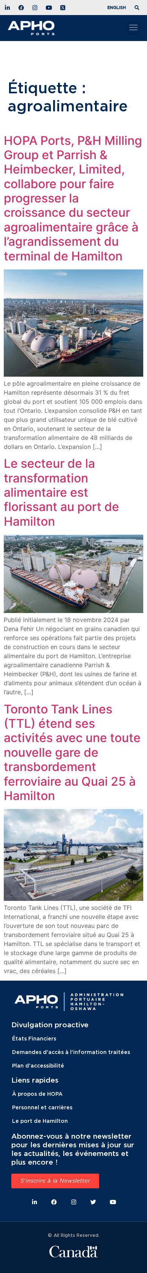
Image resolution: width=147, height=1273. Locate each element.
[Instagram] (73, 1202)
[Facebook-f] (54, 1202)
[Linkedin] (34, 1202)
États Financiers (34, 1038)
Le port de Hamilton (40, 1121)
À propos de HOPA (37, 1094)
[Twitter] (93, 1202)
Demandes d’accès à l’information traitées (71, 1052)
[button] (138, 8)
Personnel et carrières (42, 1107)
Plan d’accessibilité (38, 1065)
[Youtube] (113, 1202)
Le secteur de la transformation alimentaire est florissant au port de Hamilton (61, 492)
